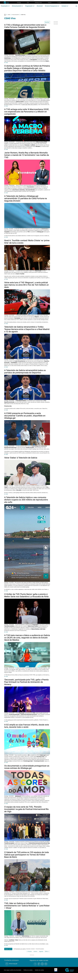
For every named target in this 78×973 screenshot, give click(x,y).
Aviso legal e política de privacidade (12, 970)
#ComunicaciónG (16, 6)
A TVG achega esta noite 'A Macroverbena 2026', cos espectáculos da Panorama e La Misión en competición (26, 111)
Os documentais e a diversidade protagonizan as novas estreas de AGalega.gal (26, 767)
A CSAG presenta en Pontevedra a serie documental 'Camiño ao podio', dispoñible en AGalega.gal (24, 415)
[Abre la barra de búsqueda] (76, 6)
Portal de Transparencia (51, 6)
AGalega (19, 2)
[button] (8, 949)
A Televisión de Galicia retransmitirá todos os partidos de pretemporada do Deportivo (25, 371)
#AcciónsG (40, 6)
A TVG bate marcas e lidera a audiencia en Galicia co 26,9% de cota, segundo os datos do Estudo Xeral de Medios (27, 637)
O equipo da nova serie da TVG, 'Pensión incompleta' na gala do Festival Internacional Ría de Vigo (26, 809)
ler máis (6, 62)
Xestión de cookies (39, 970)
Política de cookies (28, 970)
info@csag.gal (13, 964)
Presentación (4, 6)
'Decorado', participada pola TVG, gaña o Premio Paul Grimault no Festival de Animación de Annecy (26, 682)
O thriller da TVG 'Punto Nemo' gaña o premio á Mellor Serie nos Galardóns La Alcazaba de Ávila (26, 595)
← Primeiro (29, 951)
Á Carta (59, 2)
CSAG (9, 14)
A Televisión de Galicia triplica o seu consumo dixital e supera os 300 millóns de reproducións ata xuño (26, 499)
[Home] (5, 14)
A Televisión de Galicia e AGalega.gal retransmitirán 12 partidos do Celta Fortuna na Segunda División (25, 198)
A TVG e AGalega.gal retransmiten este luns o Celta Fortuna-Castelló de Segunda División (25, 26)
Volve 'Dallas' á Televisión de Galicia (20, 457)
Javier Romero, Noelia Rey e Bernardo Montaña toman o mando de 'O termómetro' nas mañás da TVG (26, 155)
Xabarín (49, 2)
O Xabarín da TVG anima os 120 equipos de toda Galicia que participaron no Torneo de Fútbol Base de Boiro (26, 854)
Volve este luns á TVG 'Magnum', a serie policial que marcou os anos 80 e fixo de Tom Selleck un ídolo (26, 284)
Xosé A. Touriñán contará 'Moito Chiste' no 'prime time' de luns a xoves (26, 241)
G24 (28, 2)
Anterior (35, 951)
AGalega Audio (38, 2)
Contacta (64, 6)
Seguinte (41, 951)
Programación (29, 6)
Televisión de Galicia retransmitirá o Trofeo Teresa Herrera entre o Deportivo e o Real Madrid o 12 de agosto (26, 329)
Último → (47, 951)
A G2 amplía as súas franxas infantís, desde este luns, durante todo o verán (26, 725)
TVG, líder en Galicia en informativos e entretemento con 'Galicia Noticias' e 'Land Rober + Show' (27, 905)
